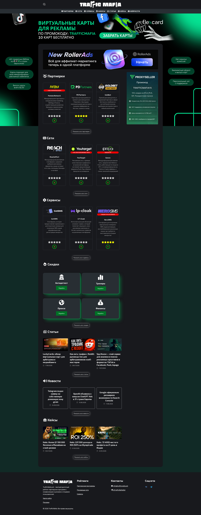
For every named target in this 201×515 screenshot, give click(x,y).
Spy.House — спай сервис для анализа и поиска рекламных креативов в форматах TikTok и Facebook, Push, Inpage (109, 359)
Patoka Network (54, 96)
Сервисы (80, 494)
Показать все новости (81, 413)
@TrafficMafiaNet (119, 490)
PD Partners (81, 95)
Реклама (46, 502)
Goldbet (108, 95)
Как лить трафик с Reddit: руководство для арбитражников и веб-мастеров (82, 358)
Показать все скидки (81, 325)
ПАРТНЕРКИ (68, 11)
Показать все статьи (81, 374)
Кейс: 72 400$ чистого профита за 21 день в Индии (107, 445)
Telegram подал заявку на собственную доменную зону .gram (55, 396)
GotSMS (54, 219)
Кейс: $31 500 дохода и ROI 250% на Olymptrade (81, 443)
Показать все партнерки (81, 131)
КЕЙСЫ (123, 11)
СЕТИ (79, 11)
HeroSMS (108, 220)
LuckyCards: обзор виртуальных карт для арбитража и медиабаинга (54, 358)
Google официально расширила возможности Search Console (109, 396)
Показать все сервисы (81, 258)
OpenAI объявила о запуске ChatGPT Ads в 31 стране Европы (82, 396)
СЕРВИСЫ (90, 11)
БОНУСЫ (101, 11)
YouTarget (81, 158)
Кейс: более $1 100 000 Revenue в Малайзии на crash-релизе (54, 445)
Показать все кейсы (81, 457)
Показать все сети (81, 193)
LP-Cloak (81, 219)
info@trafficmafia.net (120, 486)
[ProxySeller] (142, 98)
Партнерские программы (86, 486)
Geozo (107, 158)
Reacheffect (54, 157)
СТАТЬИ (112, 11)
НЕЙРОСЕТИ (135, 11)
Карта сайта (47, 498)
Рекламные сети (83, 490)
